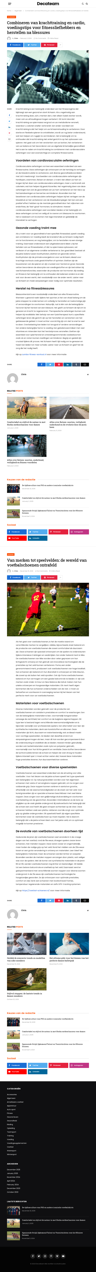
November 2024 (13, 1177)
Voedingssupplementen (17, 1143)
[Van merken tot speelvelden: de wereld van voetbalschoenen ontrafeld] (48, 609)
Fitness (10, 1113)
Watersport (11, 1151)
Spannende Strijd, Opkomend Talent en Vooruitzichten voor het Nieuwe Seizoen (52, 512)
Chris (16, 38)
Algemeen (11, 17)
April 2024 (11, 1181)
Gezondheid (12, 1121)
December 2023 (13, 1188)
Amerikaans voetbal (15, 1102)
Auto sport (11, 1109)
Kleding (11, 554)
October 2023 (12, 1192)
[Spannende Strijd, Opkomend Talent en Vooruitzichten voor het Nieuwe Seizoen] (13, 513)
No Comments (41, 38)
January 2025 (12, 1173)
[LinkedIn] (9, 127)
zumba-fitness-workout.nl (34, 354)
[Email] (9, 139)
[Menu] (9, 3)
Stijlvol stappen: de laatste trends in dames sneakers (24, 994)
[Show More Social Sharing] (60, 45)
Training (10, 1136)
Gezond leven (12, 1117)
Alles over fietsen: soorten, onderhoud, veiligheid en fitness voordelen (25, 461)
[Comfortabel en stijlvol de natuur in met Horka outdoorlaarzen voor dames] (26, 408)
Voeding (10, 1139)
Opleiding (11, 1128)
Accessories (12, 1094)
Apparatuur (11, 1106)
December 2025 (13, 1169)
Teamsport (11, 1132)
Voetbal (10, 1147)
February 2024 (13, 1184)
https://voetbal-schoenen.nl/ (36, 890)
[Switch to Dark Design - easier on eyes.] (82, 4)
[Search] (86, 3)
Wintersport (12, 1154)
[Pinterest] (9, 133)
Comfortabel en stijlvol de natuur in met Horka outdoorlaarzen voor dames (26, 423)
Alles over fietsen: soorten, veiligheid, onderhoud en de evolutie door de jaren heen (68, 424)
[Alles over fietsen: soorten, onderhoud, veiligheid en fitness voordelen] (26, 446)
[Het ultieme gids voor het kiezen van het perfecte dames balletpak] (69, 944)
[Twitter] (9, 121)
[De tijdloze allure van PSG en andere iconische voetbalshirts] (13, 488)
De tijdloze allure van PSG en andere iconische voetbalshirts (47, 485)
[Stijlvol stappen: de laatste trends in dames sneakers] (26, 979)
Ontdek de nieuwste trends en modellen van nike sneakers (26, 959)
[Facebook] (9, 115)
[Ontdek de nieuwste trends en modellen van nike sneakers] (26, 944)
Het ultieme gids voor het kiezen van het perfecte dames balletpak (69, 959)
